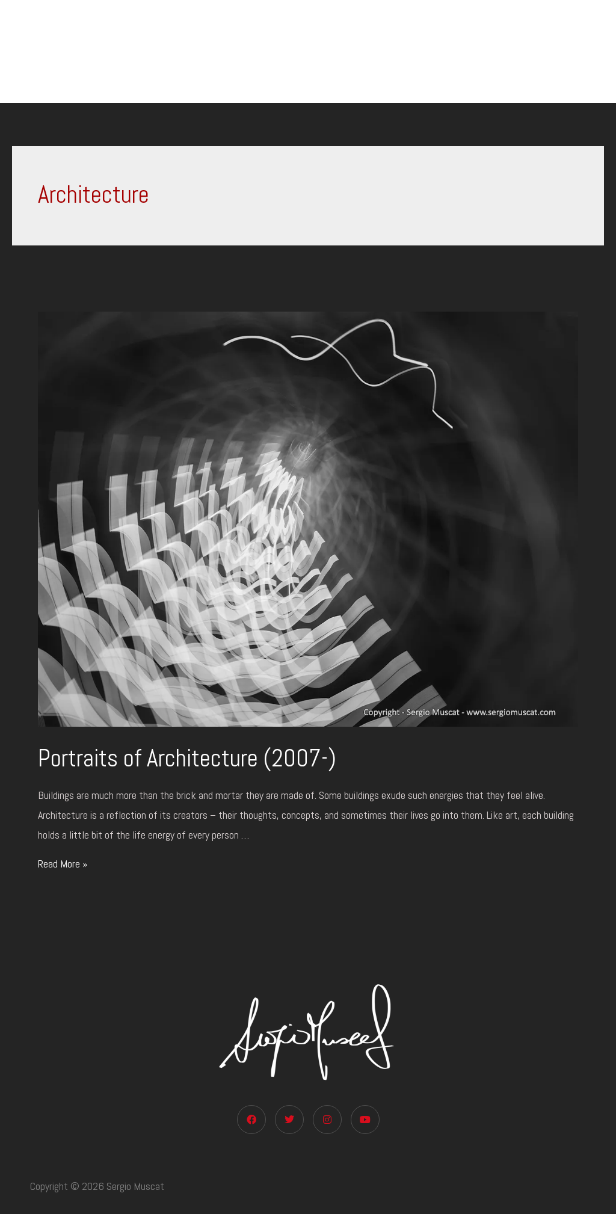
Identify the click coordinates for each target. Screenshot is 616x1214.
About (342, 51)
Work (286, 51)
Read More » (62, 863)
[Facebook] (251, 1119)
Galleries (406, 51)
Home (241, 51)
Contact (576, 51)
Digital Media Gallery (485, 51)
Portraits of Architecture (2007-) (187, 758)
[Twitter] (289, 1119)
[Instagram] (327, 1119)
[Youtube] (365, 1119)
